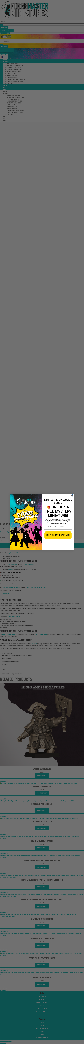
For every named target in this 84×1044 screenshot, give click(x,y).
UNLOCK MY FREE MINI (58, 535)
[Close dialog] (72, 495)
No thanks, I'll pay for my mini (58, 544)
